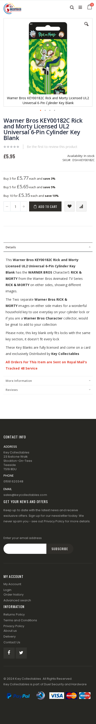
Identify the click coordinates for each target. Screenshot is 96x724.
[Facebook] (9, 653)
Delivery (9, 636)
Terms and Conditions (20, 620)
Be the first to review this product (52, 146)
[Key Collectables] (12, 7)
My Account (12, 584)
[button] (86, 27)
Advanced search (17, 600)
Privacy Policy (54, 521)
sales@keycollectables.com (25, 495)
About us (10, 630)
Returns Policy (14, 614)
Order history (13, 594)
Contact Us (11, 642)
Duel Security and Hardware (65, 684)
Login (7, 590)
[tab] (48, 247)
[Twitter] (21, 653)
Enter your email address (22, 538)
